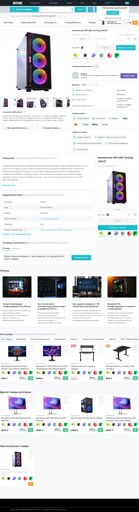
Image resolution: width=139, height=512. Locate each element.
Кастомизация (53, 3)
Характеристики (28, 23)
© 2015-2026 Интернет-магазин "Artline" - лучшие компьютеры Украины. (38, 510)
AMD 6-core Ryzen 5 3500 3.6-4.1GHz (56, 230)
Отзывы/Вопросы (73, 23)
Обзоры (92, 23)
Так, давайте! (113, 13)
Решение (69, 3)
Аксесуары (50, 23)
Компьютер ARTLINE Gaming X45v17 (44, 16)
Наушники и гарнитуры (93, 339)
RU (127, 3)
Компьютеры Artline (23, 16)
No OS (95, 66)
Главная (12, 16)
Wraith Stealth (46, 235)
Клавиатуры (60, 339)
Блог (82, 3)
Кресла (112, 339)
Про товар (8, 23)
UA (122, 3)
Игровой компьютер (49, 219)
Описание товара (50, 128)
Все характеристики (16, 128)
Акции (94, 3)
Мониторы (21, 339)
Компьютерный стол (40, 339)
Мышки (73, 339)
